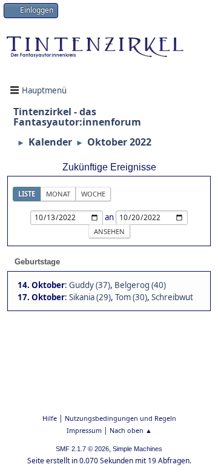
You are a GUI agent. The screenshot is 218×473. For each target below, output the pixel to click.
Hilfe (49, 418)
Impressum (84, 430)
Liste (26, 193)
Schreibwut (172, 297)
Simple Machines (137, 448)
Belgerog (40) (140, 285)
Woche (93, 193)
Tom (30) (131, 297)
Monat (58, 193)
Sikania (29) (90, 297)
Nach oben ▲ (131, 430)
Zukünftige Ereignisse (109, 167)
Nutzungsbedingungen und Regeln (120, 418)
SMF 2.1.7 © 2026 (82, 448)
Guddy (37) (89, 285)
